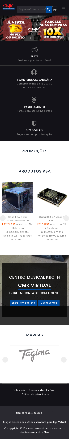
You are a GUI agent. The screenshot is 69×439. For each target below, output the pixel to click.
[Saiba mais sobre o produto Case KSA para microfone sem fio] (17, 197)
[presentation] (3, 218)
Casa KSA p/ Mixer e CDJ (52, 218)
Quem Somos (49, 302)
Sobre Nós (19, 390)
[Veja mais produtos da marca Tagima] (34, 353)
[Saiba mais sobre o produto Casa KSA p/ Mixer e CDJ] (51, 197)
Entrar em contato (23, 302)
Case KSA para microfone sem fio (17, 218)
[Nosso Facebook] (45, 413)
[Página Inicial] (8, 6)
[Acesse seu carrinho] (55, 7)
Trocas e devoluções (41, 390)
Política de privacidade (35, 394)
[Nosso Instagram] (50, 413)
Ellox (46, 432)
